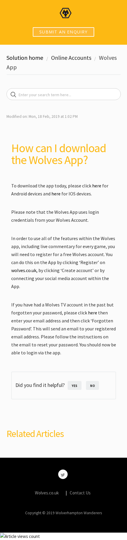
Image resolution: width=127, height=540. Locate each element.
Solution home (25, 57)
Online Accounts (71, 57)
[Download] (52, 270)
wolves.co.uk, (24, 270)
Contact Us (80, 493)
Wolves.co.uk (47, 493)
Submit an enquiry (63, 32)
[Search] (13, 95)
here (96, 186)
